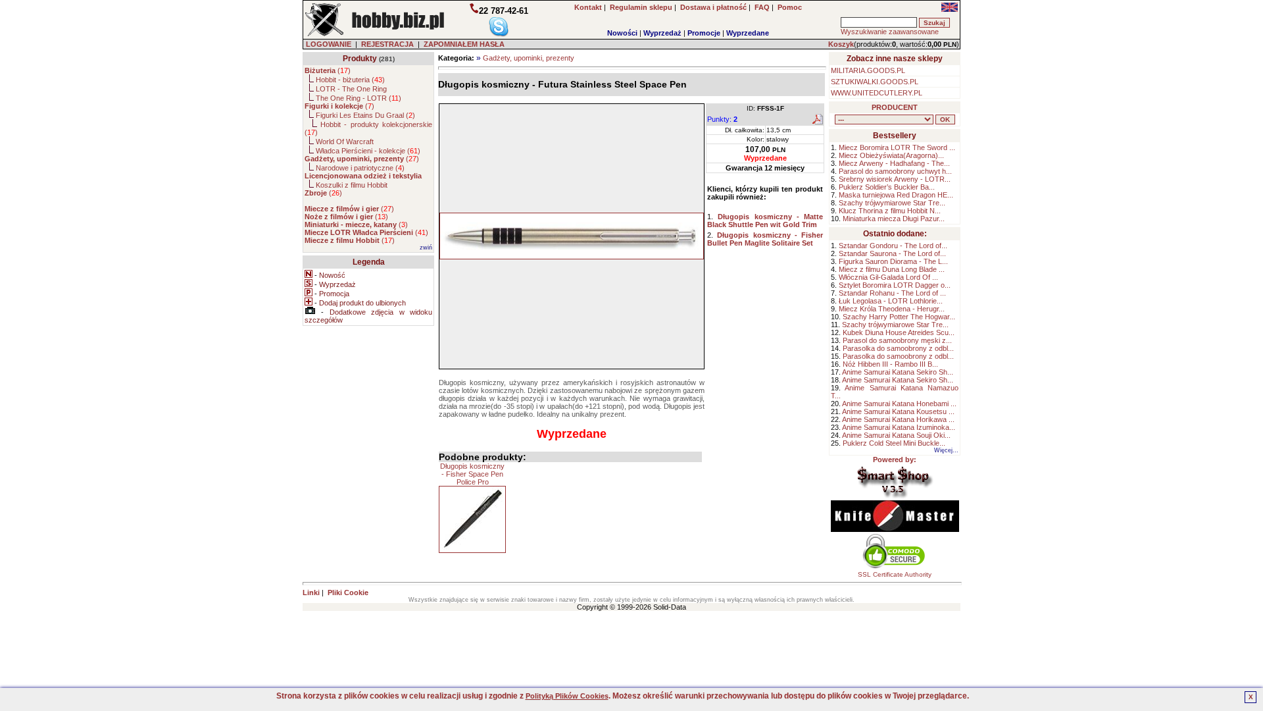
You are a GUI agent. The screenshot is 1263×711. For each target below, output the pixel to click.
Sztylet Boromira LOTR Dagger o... (895, 285)
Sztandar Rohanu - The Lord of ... (892, 293)
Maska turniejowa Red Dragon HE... (896, 195)
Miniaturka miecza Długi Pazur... (894, 219)
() (328, 70)
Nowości (622, 33)
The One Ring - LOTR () (358, 98)
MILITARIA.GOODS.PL (868, 70)
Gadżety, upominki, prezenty (528, 58)
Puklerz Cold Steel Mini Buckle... (894, 443)
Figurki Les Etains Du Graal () (365, 115)
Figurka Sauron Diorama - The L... (893, 261)
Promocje (703, 33)
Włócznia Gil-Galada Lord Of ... (888, 277)
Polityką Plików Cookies (567, 696)
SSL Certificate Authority (894, 574)
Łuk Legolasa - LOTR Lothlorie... (891, 301)
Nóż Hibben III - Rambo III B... (890, 364)
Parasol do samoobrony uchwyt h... (895, 171)
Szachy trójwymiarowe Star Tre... (892, 203)
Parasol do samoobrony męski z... (897, 340)
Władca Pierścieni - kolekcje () (368, 151)
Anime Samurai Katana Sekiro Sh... (897, 372)
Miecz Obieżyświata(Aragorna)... (891, 155)
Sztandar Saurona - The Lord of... (892, 253)
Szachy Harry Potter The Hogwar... (899, 317)
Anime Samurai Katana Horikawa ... (898, 419)
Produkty (360, 58)
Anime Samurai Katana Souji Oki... (896, 435)
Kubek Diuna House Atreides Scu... (898, 332)
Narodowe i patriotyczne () (360, 168)
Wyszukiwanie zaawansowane (890, 32)
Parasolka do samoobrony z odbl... (898, 348)
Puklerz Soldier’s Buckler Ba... (887, 187)
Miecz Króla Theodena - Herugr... (892, 309)
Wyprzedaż (662, 33)
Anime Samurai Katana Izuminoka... (898, 427)
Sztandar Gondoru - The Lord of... (893, 246)
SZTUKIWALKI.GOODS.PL (874, 82)
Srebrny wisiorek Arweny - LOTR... (895, 179)
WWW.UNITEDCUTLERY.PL (876, 93)
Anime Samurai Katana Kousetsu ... (898, 411)
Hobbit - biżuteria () (350, 80)
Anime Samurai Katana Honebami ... (899, 404)
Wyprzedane (747, 33)
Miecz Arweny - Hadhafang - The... (894, 163)
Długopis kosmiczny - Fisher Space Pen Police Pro (472, 474)
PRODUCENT (895, 107)
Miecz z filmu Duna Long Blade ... (892, 269)
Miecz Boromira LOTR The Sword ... (897, 147)
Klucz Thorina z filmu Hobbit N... (890, 211)
